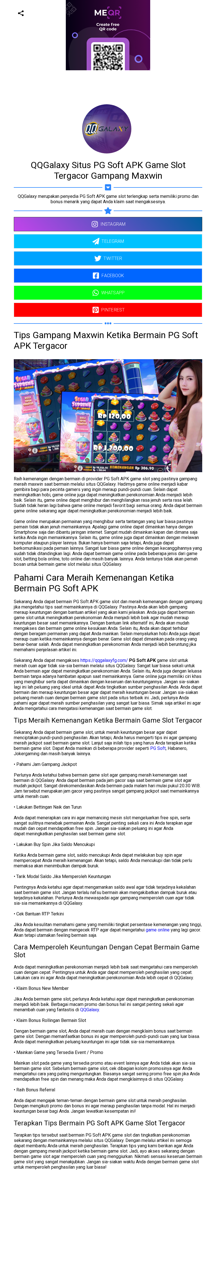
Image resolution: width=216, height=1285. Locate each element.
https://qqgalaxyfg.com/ (104, 660)
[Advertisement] (106, 109)
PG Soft (158, 748)
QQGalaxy (89, 1009)
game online (158, 930)
